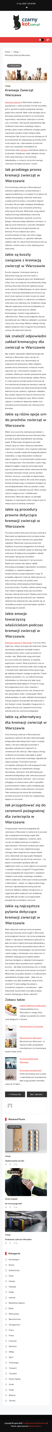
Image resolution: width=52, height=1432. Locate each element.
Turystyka (13, 1374)
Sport (11, 1357)
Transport (13, 1368)
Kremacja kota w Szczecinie (31, 1026)
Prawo (11, 1336)
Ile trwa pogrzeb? (13, 1203)
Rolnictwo (13, 1346)
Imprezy (12, 1298)
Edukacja (12, 1287)
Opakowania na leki (14, 1160)
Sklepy (11, 1352)
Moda (11, 1308)
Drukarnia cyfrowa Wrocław (18, 1239)
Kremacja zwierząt (12, 102)
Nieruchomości (15, 1319)
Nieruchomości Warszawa (31, 1038)
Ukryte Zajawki (11, 1199)
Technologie (14, 1363)
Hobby (11, 1292)
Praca (11, 1330)
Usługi (7, 86)
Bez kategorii (14, 1260)
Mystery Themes (34, 1426)
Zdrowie (12, 1401)
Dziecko (12, 1281)
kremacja (24, 150)
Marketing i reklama (17, 1303)
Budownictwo (14, 1270)
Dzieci (11, 1276)
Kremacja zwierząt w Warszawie (18, 643)
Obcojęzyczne (14, 1325)
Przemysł (13, 1341)
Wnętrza (12, 1395)
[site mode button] (41, 40)
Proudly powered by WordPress (34, 1423)
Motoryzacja (14, 1314)
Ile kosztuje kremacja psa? (31, 1070)
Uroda (11, 1384)
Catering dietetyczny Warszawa (33, 1006)
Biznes (11, 1265)
